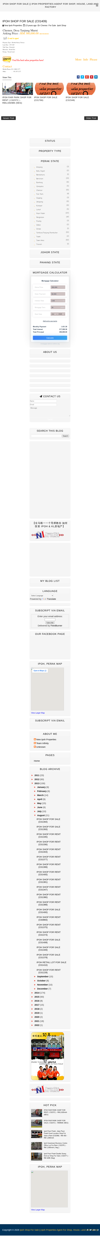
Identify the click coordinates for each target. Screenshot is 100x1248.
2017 (37, 1005)
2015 (37, 997)
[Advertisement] (29, 14)
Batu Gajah (40, 171)
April (40, 799)
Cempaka (39, 186)
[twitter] (90, 1230)
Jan (53, 314)
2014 (37, 993)
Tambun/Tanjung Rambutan (47, 233)
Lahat (38, 210)
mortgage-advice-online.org (50, 344)
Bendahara (40, 175)
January (41, 787)
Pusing (38, 221)
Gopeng (39, 198)
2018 (37, 1009)
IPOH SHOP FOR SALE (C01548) (77, 98)
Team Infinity (42, 743)
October (41, 980)
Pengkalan (40, 217)
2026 (60, 314)
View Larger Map (38, 713)
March (40, 795)
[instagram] (98, 1230)
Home (37, 761)
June (40, 807)
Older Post (91, 118)
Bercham (39, 179)
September (43, 976)
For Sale (52, 25)
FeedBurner (56, 625)
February (42, 791)
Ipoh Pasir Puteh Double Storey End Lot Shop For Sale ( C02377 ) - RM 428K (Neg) (56, 1156)
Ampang (39, 167)
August (41, 815)
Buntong (39, 182)
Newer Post (8, 118)
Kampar (39, 206)
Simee (38, 229)
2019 (37, 1013)
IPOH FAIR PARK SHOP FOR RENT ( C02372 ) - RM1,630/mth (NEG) (16, 100)
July (39, 811)
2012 (37, 779)
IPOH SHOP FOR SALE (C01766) (45, 98)
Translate (51, 599)
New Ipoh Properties (46, 739)
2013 (37, 783)
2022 (37, 1025)
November (43, 984)
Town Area (40, 240)
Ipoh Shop (61, 25)
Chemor (43, 25)
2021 (37, 1021)
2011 (37, 775)
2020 (37, 1017)
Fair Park (39, 194)
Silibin (38, 225)
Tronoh (39, 244)
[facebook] (87, 1230)
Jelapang (39, 202)
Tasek (38, 237)
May (39, 803)
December (42, 989)
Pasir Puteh (40, 213)
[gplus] (94, 1230)
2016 (37, 1001)
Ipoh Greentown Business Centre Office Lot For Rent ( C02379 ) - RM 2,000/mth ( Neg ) (55, 1145)
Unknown (40, 747)
